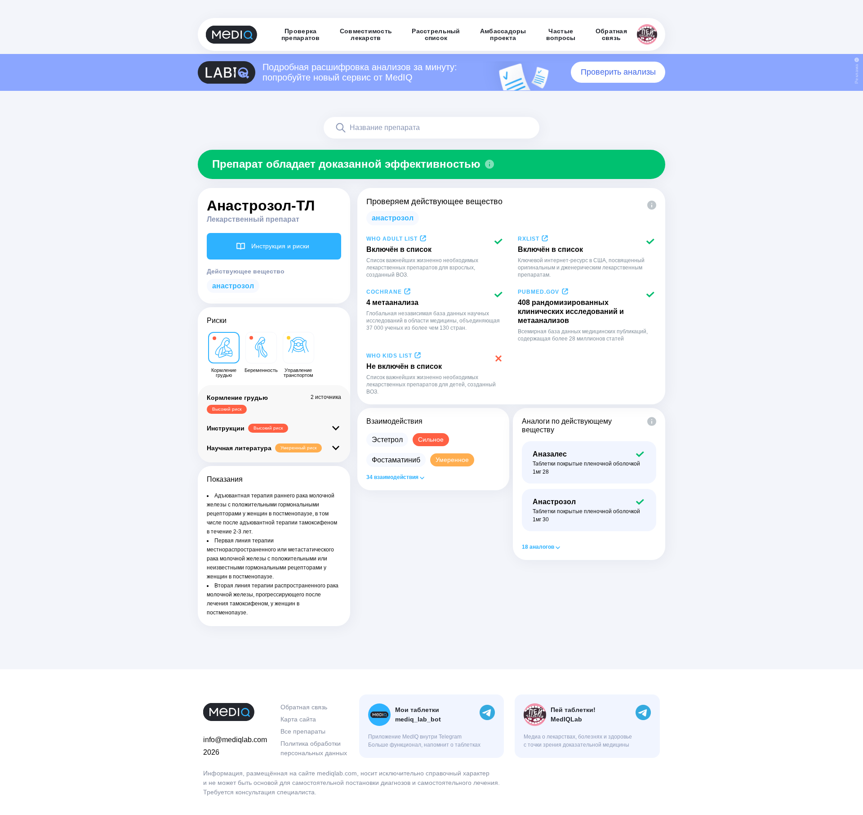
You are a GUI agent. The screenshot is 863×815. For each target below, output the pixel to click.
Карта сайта (298, 719)
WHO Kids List (389, 356)
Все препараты (302, 731)
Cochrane (384, 292)
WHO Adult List (392, 239)
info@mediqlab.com (235, 739)
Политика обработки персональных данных (313, 748)
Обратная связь (303, 707)
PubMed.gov (538, 292)
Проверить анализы (618, 71)
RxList (528, 239)
